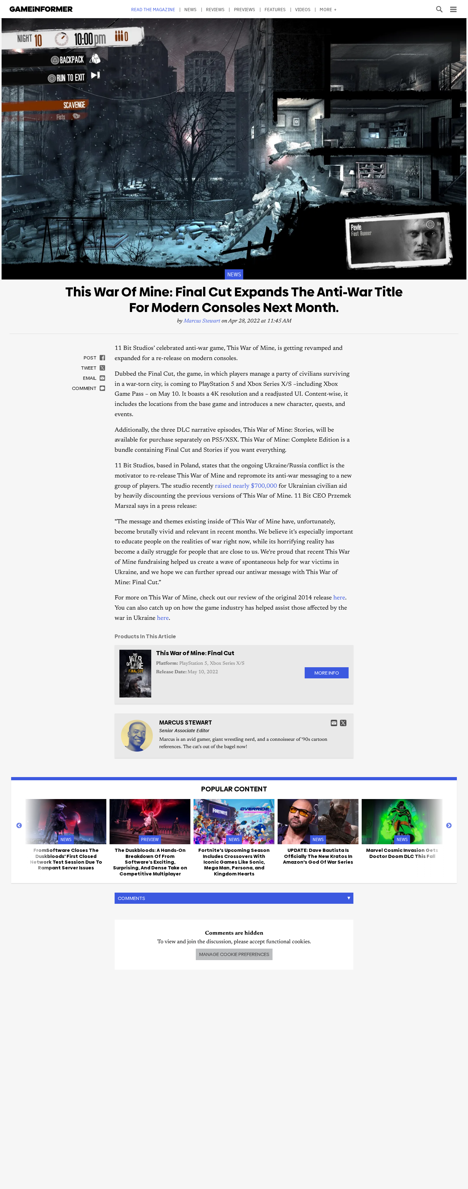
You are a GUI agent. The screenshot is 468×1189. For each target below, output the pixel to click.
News (190, 9)
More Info (326, 672)
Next (449, 826)
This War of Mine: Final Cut (195, 653)
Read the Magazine (153, 9)
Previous (19, 826)
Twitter (343, 723)
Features (275, 9)
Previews (244, 9)
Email (334, 723)
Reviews (215, 9)
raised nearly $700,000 (246, 486)
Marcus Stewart (202, 321)
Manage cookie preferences (234, 954)
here (339, 598)
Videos (303, 9)
